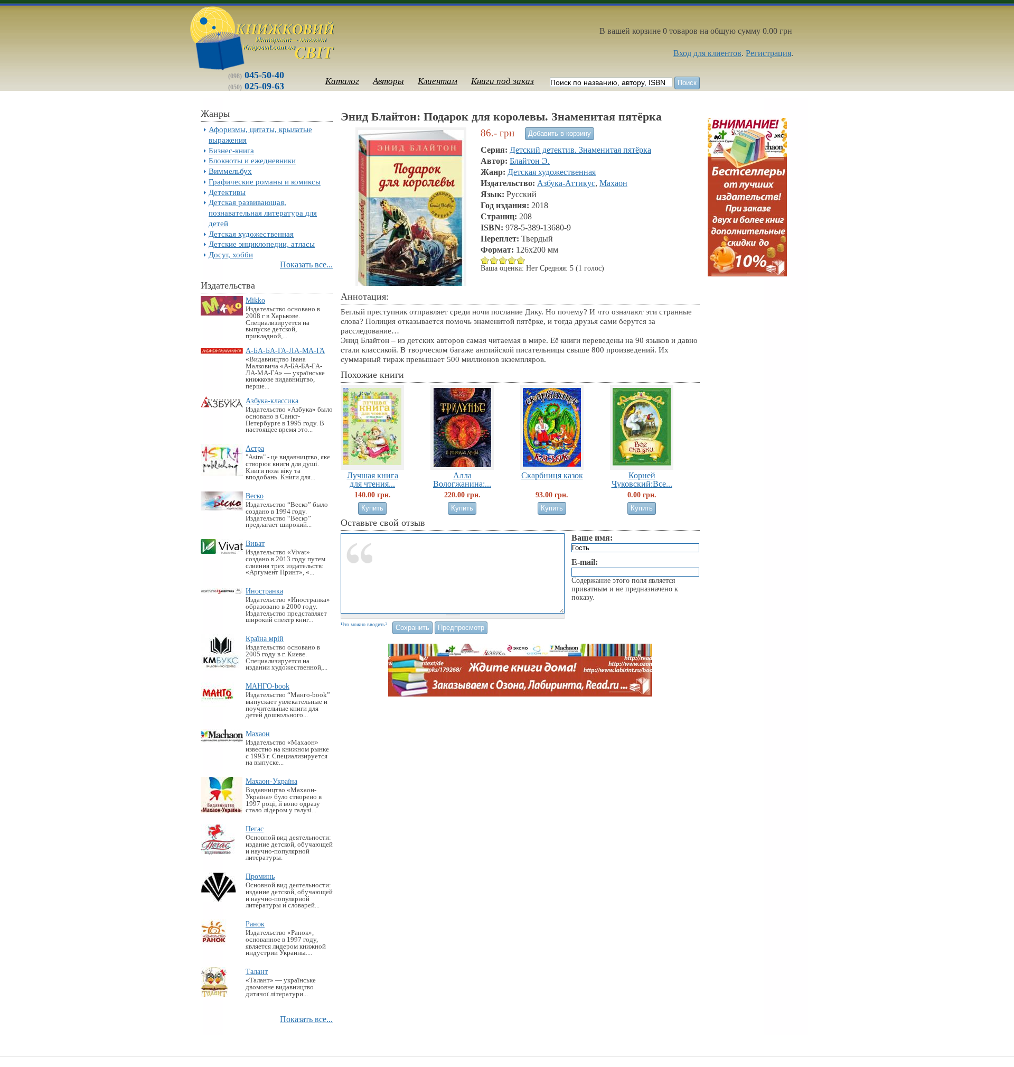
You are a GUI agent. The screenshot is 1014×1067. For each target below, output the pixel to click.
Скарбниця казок (552, 475)
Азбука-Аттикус (566, 183)
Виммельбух (230, 170)
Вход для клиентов (707, 53)
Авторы (388, 81)
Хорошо (503, 260)
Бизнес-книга (231, 150)
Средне (494, 260)
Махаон (258, 733)
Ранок (255, 924)
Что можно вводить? (364, 624)
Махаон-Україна (271, 781)
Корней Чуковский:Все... (642, 479)
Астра (255, 448)
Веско (255, 495)
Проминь (260, 876)
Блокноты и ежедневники (252, 160)
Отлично (512, 260)
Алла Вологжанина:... (462, 479)
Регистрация (768, 53)
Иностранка (264, 591)
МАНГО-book (267, 686)
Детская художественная (251, 233)
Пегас (255, 828)
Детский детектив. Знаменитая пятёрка (580, 149)
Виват (255, 543)
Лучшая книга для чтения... (372, 479)
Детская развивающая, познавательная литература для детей (263, 213)
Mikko (255, 300)
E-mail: (584, 562)
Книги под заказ (502, 81)
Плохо (485, 260)
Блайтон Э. (530, 160)
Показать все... (306, 264)
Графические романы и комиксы (265, 181)
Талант (257, 971)
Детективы (227, 192)
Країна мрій (265, 638)
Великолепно (521, 260)
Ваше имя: (592, 537)
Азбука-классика (272, 400)
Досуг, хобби (231, 254)
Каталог (342, 81)
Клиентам (437, 81)
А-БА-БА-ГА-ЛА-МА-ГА (285, 350)
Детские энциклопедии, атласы (262, 243)
